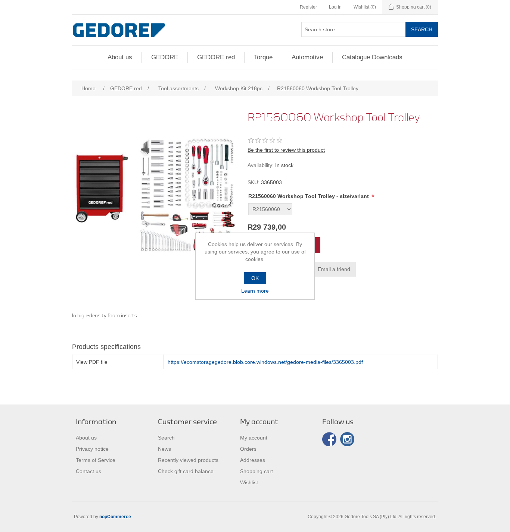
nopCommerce (115, 516)
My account (253, 438)
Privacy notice (92, 449)
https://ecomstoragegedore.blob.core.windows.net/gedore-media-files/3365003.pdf (265, 362)
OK (255, 278)
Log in (335, 7)
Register (308, 7)
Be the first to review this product (286, 150)
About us (120, 57)
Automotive (307, 57)
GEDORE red (216, 57)
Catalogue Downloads (372, 57)
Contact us (88, 471)
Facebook (329, 439)
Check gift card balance (186, 471)
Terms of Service (95, 460)
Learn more (255, 291)
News (164, 449)
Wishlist (249, 482)
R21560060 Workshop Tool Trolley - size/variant (309, 196)
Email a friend (334, 269)
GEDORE (164, 57)
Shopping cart (256, 471)
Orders (248, 449)
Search (421, 29)
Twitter (347, 439)
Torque (263, 57)
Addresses (252, 460)
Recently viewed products (188, 460)
